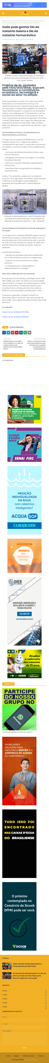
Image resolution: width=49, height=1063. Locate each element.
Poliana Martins (9, 39)
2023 (25, 995)
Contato (41, 1056)
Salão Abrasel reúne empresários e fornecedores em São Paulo (27, 965)
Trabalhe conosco (28, 1056)
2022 (24, 991)
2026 (24, 1007)
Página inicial (7, 21)
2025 (25, 1003)
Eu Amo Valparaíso (20, 21)
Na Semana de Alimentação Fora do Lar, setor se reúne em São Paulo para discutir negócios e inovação (29, 975)
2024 (24, 999)
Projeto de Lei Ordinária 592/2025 (15, 317)
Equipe (16, 1056)
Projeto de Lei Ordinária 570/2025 (15, 312)
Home (8, 1056)
